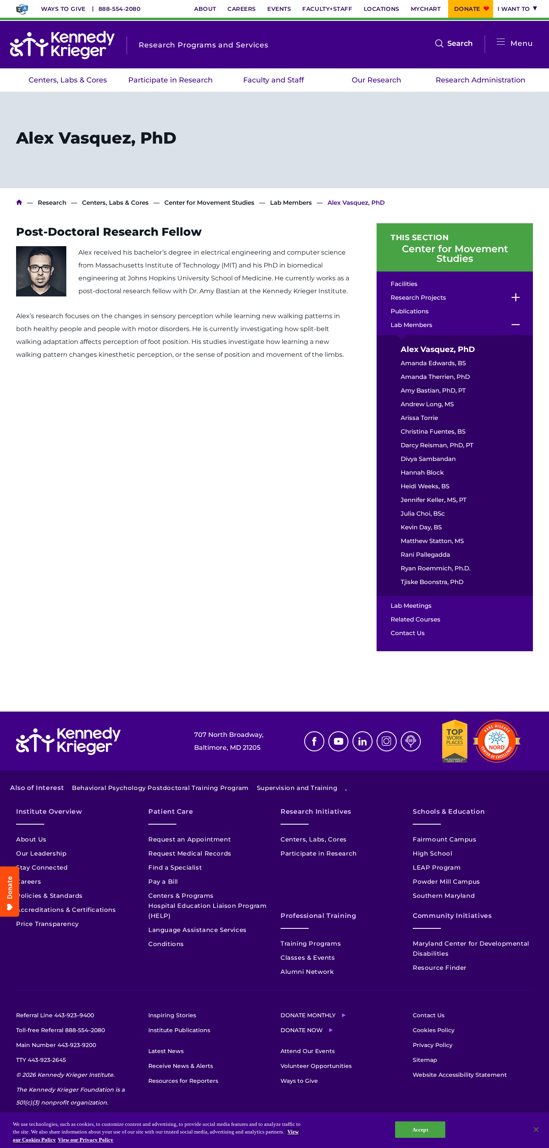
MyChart (426, 8)
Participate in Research (170, 80)
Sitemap (425, 1060)
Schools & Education (449, 811)
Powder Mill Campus (446, 881)
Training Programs (311, 943)
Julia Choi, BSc (423, 513)
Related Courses (415, 619)
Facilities (404, 284)
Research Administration (480, 80)
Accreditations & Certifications (66, 909)
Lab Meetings (411, 605)
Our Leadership (41, 853)
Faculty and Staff (273, 80)
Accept (420, 1129)
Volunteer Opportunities (316, 1066)
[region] (274, 1130)
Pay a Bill (163, 881)
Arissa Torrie (419, 418)
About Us (31, 839)
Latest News (166, 1051)
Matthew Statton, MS (432, 541)
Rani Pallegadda (425, 554)
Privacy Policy (433, 1045)
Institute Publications (179, 1030)
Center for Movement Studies (209, 202)
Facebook (314, 741)
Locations (381, 8)
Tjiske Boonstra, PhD (432, 582)
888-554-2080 (119, 8)
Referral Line (55, 1015)
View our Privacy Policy (85, 1140)
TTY (41, 1060)
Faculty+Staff (327, 8)
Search (460, 44)
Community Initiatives (452, 916)
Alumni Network (307, 971)
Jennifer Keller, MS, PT (434, 500)
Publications (410, 311)
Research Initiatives (316, 811)
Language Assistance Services (197, 930)
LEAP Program (437, 867)
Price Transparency (47, 924)
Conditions (166, 944)
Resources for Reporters (183, 1080)
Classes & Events (308, 957)
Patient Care (170, 811)
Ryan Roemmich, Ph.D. (435, 568)
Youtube (338, 741)
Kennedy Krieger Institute (19, 203)
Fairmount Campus (445, 839)
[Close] (536, 1129)
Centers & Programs (181, 895)
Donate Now (302, 1030)
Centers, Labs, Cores (314, 839)
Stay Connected (42, 867)
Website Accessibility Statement (460, 1074)
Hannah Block (422, 472)
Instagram (387, 741)
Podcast (411, 741)
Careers (241, 8)
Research (52, 202)
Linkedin (362, 741)
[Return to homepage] (62, 45)
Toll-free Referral (60, 1030)
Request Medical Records (189, 853)
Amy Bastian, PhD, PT (433, 390)
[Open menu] (501, 42)
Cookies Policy (434, 1030)
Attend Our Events (308, 1051)
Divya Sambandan (428, 459)
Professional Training (318, 916)
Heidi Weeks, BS (425, 486)
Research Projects (418, 297)
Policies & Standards (49, 895)
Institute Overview (49, 811)
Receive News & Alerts (180, 1066)
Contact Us (408, 633)
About (205, 8)
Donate (467, 8)
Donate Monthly (308, 1015)
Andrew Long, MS (427, 404)
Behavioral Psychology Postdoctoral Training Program (160, 788)
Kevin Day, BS (421, 527)
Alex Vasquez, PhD (438, 349)
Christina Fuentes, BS (433, 431)
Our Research (376, 80)
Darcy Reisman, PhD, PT (437, 445)
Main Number (56, 1045)
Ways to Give (63, 8)
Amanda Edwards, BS (433, 363)
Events (279, 8)
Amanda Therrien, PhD (435, 377)
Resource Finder (440, 967)
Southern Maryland (444, 895)
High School (433, 853)
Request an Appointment (189, 839)
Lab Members (291, 202)
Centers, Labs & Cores (68, 80)
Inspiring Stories (172, 1015)
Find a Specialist (175, 867)
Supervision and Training (297, 788)
